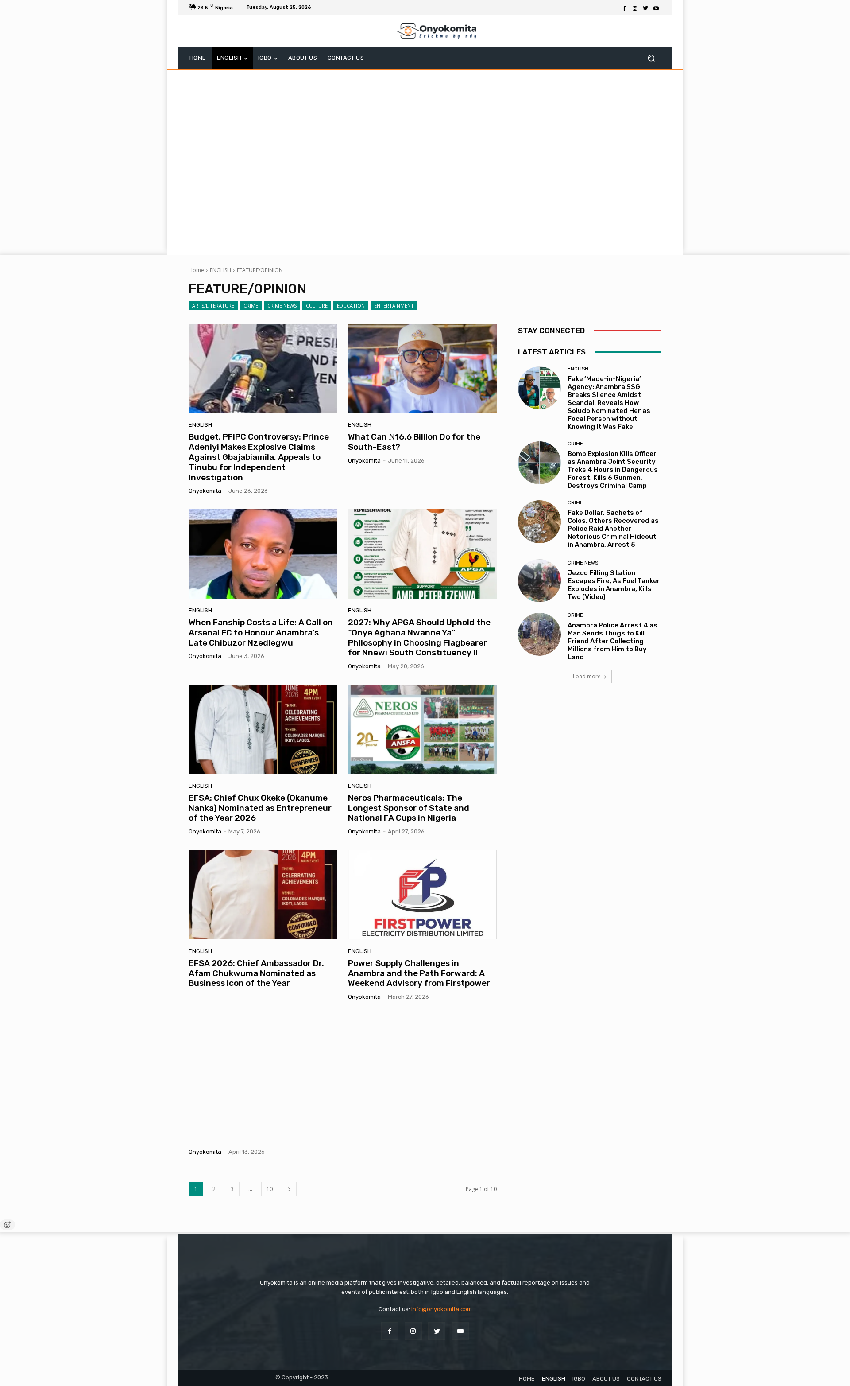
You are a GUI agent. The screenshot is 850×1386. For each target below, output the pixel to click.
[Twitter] (645, 7)
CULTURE (317, 305)
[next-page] (289, 1189)
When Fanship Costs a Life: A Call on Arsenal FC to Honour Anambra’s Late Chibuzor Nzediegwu (261, 632)
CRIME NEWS (282, 305)
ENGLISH (220, 270)
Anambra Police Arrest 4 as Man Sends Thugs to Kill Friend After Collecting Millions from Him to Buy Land (612, 641)
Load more (587, 676)
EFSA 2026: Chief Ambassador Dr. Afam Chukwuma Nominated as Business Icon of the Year (256, 973)
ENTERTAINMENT (394, 305)
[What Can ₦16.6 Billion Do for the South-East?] (422, 368)
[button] (651, 58)
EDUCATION (351, 305)
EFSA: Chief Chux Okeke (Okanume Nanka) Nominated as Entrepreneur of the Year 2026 (260, 808)
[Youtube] (656, 7)
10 (270, 1189)
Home (196, 270)
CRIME (250, 305)
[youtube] (460, 1330)
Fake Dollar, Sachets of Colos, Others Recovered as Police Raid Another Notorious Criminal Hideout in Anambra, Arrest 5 (613, 529)
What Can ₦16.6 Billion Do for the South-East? (414, 442)
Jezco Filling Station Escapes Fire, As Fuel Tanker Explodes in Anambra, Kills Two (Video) (614, 585)
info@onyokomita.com (441, 1309)
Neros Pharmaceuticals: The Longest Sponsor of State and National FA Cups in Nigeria (408, 808)
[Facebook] (624, 7)
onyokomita (205, 490)
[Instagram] (635, 7)
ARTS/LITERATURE (213, 305)
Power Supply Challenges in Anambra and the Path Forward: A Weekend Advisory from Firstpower (419, 973)
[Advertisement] (425, 161)
